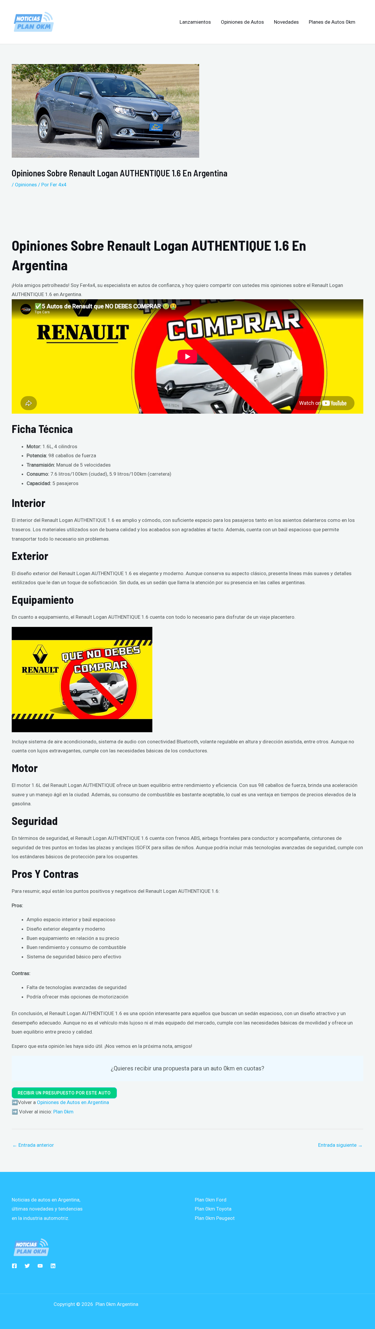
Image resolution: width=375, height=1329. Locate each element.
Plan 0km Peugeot (215, 1218)
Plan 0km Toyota (213, 1209)
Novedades (286, 22)
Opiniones (26, 185)
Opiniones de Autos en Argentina (73, 1102)
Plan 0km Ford (210, 1200)
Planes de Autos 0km (332, 22)
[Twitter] (27, 1265)
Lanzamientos (195, 22)
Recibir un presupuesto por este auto (64, 1093)
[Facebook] (14, 1265)
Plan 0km (63, 1112)
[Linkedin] (53, 1265)
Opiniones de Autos (242, 22)
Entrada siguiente (340, 1145)
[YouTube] (40, 1265)
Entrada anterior (33, 1145)
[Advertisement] (158, 213)
